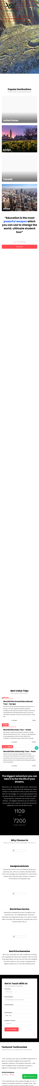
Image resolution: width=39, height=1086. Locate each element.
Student (12, 1074)
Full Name (8, 989)
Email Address (9, 997)
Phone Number (9, 1005)
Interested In (8, 1012)
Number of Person (10, 1020)
